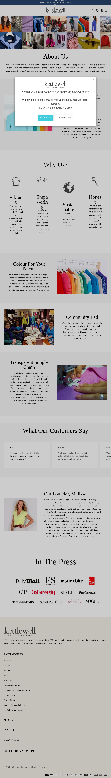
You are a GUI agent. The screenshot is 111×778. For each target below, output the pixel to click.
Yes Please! (45, 117)
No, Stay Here (64, 117)
